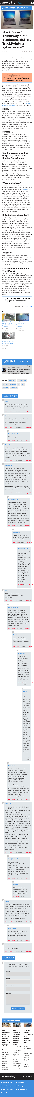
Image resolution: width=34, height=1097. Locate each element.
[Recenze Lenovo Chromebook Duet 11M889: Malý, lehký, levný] (28, 1025)
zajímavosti (22, 8)
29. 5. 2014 (19, 411)
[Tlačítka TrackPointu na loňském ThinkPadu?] (22, 317)
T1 (19, 384)
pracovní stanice (9, 384)
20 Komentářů (10, 396)
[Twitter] (23, 1076)
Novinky (21, 1082)
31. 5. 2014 (19, 951)
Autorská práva (8, 1089)
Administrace (7, 1093)
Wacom (5, 387)
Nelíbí (11, 411)
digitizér (14, 387)
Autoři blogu (7, 1086)
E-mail (8, 978)
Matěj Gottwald (8, 52)
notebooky (10, 8)
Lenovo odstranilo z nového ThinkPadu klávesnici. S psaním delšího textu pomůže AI (17, 1038)
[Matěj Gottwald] (20, 361)
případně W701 (27, 189)
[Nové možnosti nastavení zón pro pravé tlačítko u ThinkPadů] (8, 317)
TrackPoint (22, 380)
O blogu (21, 1086)
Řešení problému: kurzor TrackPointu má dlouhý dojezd (8, 341)
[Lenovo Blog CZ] (11, 2)
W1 (23, 384)
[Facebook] (31, 1076)
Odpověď (28, 411)
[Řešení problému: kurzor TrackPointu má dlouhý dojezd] (8, 335)
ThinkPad (12, 380)
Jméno (8, 971)
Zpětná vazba (22, 1089)
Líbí (6, 411)
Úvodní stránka (8, 1082)
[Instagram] (26, 1076)
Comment (8, 993)
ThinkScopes (27, 306)
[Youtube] (29, 1076)
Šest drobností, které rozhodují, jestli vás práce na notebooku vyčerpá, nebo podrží (6, 1039)
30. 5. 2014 (19, 940)
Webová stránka (10, 985)
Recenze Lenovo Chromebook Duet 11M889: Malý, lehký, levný (28, 1036)
